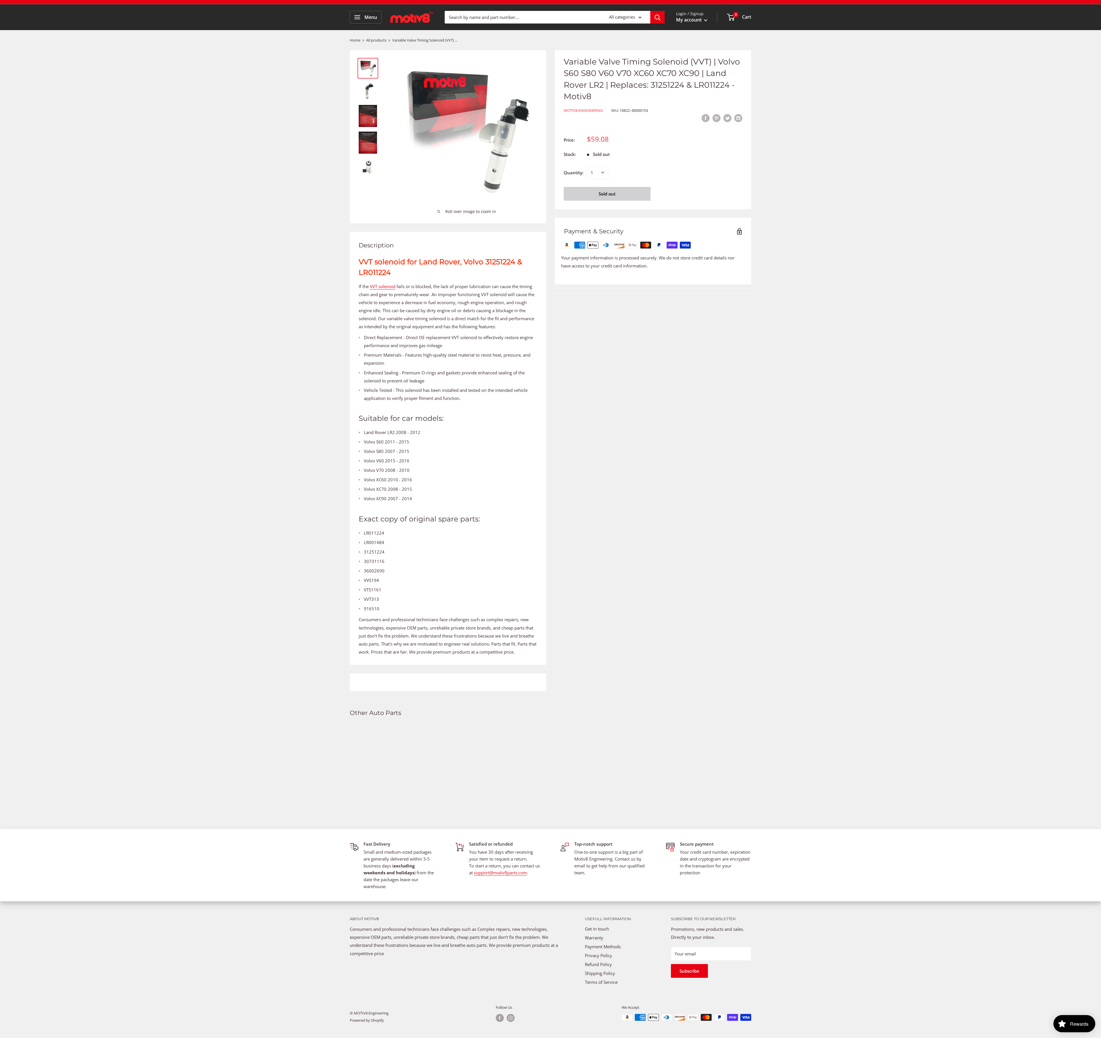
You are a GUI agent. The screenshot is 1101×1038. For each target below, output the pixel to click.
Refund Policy (598, 964)
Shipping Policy (600, 973)
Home (355, 40)
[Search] (657, 17)
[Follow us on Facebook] (500, 1018)
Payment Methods (603, 946)
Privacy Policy (598, 955)
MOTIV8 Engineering (583, 110)
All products (376, 40)
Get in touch (597, 929)
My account (689, 20)
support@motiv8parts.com (500, 872)
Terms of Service (601, 982)
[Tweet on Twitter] (727, 118)
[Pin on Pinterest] (716, 118)
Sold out (607, 194)
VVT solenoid (382, 286)
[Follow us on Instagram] (511, 1018)
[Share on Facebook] (706, 118)
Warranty (594, 938)
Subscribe (689, 971)
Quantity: (573, 172)
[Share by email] (738, 118)
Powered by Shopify (367, 1020)
